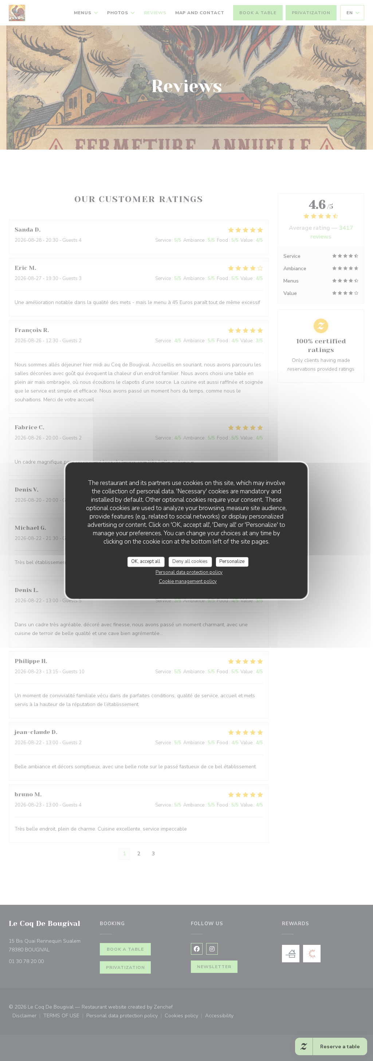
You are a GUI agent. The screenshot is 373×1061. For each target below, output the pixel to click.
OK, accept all (145, 561)
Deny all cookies (190, 561)
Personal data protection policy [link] (189, 572)
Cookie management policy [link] (188, 581)
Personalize (231, 561)
